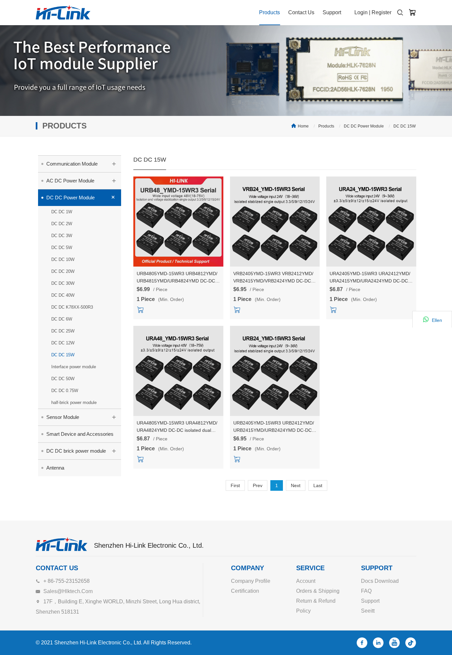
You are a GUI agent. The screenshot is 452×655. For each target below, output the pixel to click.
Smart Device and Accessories (79, 434)
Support (332, 12)
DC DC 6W (61, 319)
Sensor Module (81, 417)
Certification (245, 591)
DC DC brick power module (81, 451)
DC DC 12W (62, 342)
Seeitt (368, 611)
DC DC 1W (61, 211)
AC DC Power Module (81, 180)
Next (295, 485)
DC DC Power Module (364, 126)
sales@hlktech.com (68, 591)
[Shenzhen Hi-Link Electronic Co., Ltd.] (63, 12)
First (235, 485)
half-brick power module (74, 402)
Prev (257, 485)
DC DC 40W (62, 295)
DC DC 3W (61, 235)
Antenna (55, 468)
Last (317, 485)
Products (269, 12)
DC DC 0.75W (64, 390)
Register (381, 12)
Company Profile (250, 581)
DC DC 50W (62, 378)
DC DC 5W (61, 247)
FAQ (366, 591)
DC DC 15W (404, 126)
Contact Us (301, 12)
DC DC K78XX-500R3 (72, 307)
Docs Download (380, 581)
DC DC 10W (62, 259)
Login (361, 12)
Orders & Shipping (317, 591)
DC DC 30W (62, 283)
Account (305, 581)
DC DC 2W (61, 223)
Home (303, 126)
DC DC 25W (62, 330)
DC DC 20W (62, 271)
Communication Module (81, 164)
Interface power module (73, 366)
